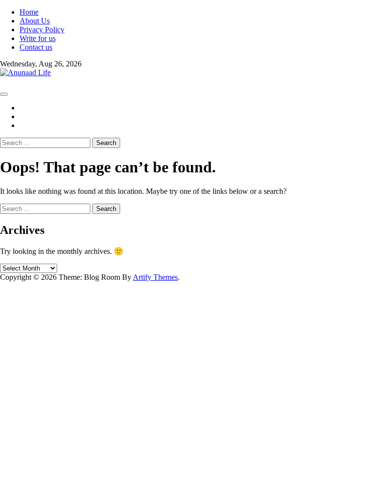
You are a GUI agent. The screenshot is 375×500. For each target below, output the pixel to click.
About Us (35, 21)
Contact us (36, 47)
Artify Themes (155, 277)
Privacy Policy (42, 29)
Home (29, 12)
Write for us (38, 38)
